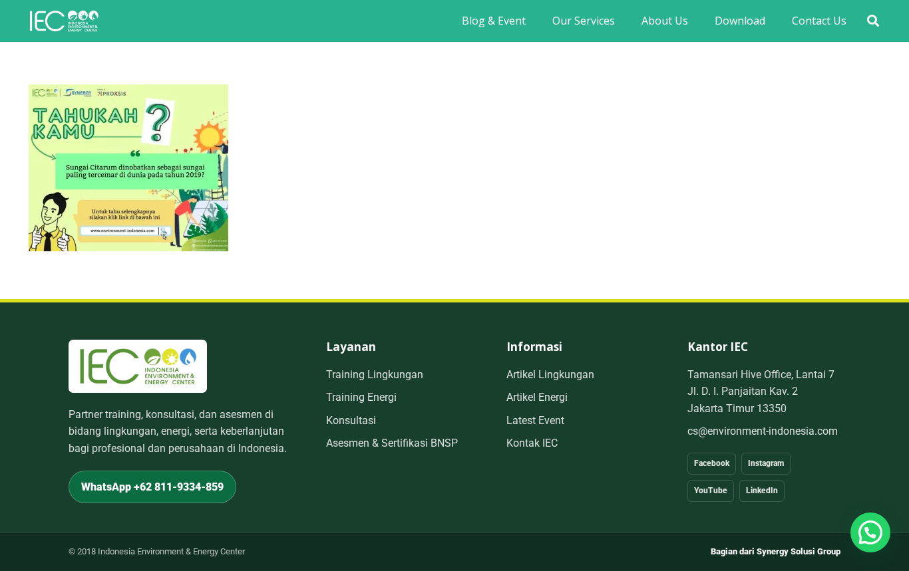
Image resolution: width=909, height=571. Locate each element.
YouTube (710, 490)
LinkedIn (762, 490)
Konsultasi (351, 420)
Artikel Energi (537, 397)
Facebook (711, 463)
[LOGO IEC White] (64, 21)
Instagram (766, 463)
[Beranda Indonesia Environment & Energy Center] (138, 366)
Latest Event (535, 420)
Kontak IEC (532, 443)
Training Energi (361, 397)
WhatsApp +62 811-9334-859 (152, 487)
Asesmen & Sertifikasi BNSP (392, 443)
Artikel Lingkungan (550, 374)
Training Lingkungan (374, 374)
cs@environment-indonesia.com (762, 431)
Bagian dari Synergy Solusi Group (775, 551)
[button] (873, 21)
